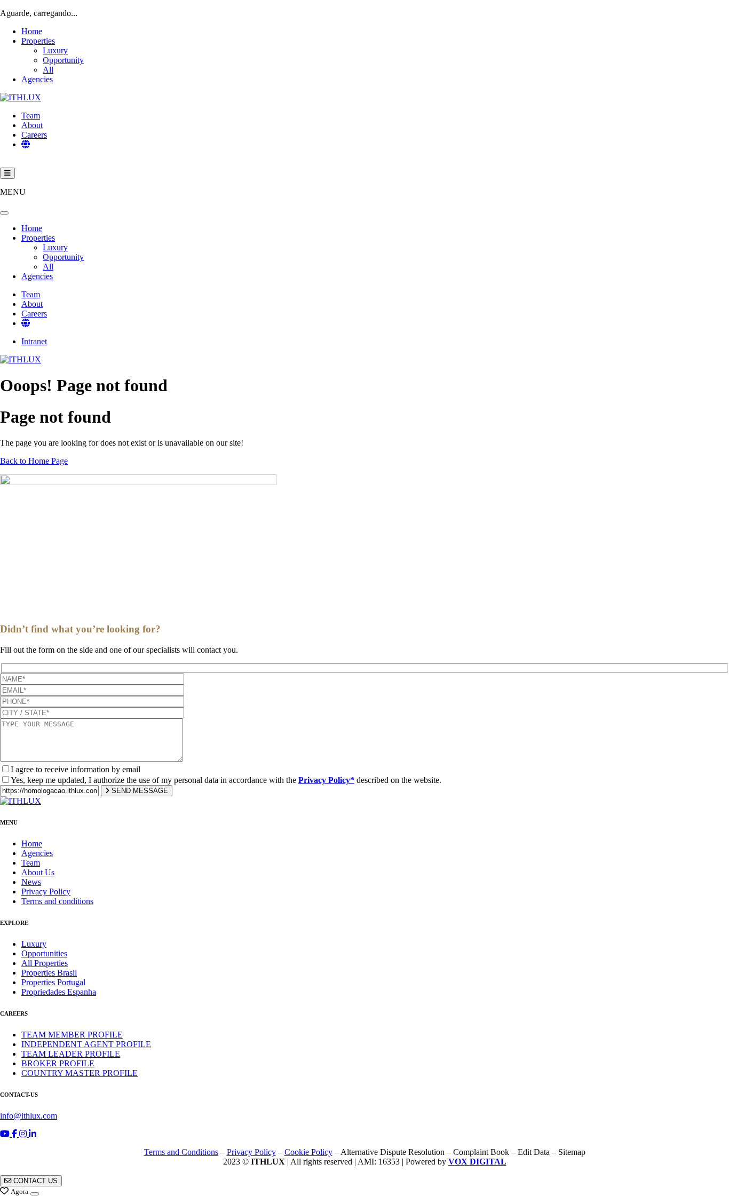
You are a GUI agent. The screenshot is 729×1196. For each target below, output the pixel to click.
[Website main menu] (7, 173)
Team (30, 115)
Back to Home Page (34, 460)
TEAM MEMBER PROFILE (72, 1034)
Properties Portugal (53, 982)
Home (31, 31)
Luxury (55, 50)
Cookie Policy (308, 1152)
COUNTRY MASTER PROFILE (79, 1073)
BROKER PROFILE (57, 1063)
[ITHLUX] (20, 97)
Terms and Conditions (181, 1152)
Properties (38, 40)
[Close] (4, 213)
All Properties (44, 963)
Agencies (37, 79)
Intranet (34, 341)
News (31, 881)
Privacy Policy (45, 891)
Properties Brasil (49, 972)
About (32, 125)
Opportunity (63, 60)
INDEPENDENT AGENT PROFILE (86, 1044)
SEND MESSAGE (138, 791)
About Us (37, 872)
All (48, 69)
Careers (34, 134)
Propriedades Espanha (58, 991)
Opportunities (44, 953)
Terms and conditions (57, 901)
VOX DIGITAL (477, 1161)
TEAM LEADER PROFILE (70, 1053)
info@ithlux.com (28, 1115)
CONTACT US (34, 1181)
